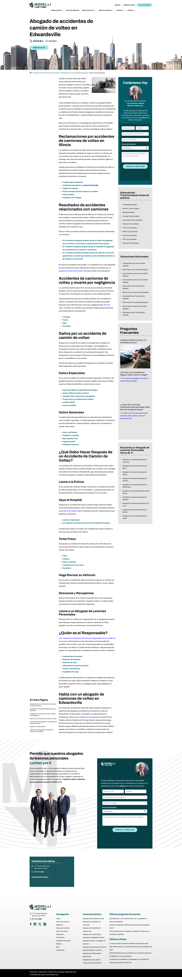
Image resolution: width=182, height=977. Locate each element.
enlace (144, 118)
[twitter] (39, 925)
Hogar (58, 918)
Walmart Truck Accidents (131, 243)
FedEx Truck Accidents (130, 231)
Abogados (59, 925)
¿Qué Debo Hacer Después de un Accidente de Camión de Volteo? (43, 722)
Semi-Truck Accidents (130, 235)
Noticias (59, 944)
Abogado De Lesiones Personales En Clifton (135, 517)
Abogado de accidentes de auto (93, 918)
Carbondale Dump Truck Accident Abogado (134, 297)
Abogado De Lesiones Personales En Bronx (135, 467)
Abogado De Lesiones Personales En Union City (135, 461)
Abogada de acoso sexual (91, 960)
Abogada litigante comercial (92, 950)
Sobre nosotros (56, 10)
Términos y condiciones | (39, 972)
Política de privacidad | (56, 972)
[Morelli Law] (41, 5)
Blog (57, 947)
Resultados (60, 934)
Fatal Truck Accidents (130, 228)
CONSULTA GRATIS (129, 5)
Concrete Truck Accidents (131, 216)
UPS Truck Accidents (129, 239)
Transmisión (60, 950)
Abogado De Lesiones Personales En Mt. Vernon (136, 492)
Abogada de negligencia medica (93, 937)
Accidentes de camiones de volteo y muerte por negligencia (43, 714)
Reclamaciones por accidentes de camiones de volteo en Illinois (43, 704)
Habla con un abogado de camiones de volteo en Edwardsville (41, 730)
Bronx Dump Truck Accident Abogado (135, 270)
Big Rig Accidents (128, 212)
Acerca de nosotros (62, 922)
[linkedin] (34, 925)
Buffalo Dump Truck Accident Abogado (136, 292)
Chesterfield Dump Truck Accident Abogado (134, 264)
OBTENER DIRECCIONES (39, 877)
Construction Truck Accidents (132, 220)
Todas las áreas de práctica (92, 963)
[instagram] (44, 925)
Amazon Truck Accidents (131, 208)
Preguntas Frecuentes (63, 941)
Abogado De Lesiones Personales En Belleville (135, 498)
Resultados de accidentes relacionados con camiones (43, 709)
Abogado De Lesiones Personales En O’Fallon (135, 480)
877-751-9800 (145, 5)
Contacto (130, 10)
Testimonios (60, 937)
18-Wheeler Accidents (130, 205)
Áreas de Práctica (62, 931)
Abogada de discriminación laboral (94, 947)
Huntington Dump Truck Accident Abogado (134, 314)
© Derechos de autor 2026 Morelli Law (44, 975)
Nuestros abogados (72, 10)
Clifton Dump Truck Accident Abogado (135, 302)
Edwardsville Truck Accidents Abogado (74, 73)
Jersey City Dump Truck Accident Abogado (134, 287)
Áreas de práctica (88, 10)
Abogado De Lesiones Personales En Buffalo (135, 511)
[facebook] (31, 925)
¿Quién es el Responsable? (38, 726)
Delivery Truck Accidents (131, 224)
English (117, 5)
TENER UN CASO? (39, 48)
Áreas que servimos (105, 10)
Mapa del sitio (71, 972)
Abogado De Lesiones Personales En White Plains (135, 486)
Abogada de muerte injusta (92, 934)
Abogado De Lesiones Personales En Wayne (135, 473)
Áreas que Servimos (62, 928)
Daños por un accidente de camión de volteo (43, 718)
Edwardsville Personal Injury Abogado (46, 73)
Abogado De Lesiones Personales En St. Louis (136, 505)
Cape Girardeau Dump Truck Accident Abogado (135, 275)
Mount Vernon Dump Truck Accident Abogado (135, 307)
